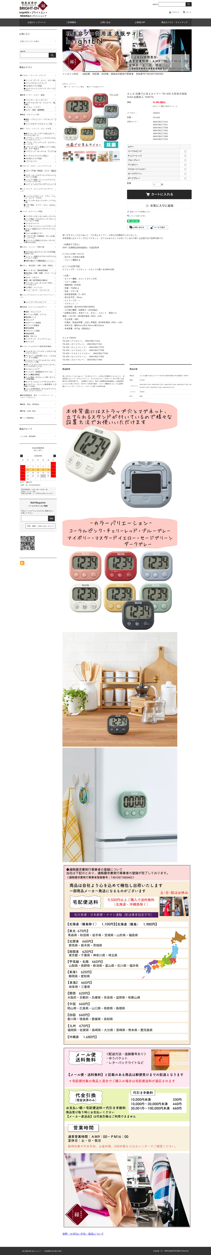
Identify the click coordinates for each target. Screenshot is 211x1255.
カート (189, 12)
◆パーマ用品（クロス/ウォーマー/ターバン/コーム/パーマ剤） (40, 220)
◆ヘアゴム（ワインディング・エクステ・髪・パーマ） (40, 143)
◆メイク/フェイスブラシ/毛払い (36, 156)
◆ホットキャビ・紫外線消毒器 (36, 270)
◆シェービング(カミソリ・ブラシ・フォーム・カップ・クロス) (39, 197)
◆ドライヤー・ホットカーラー (36, 100)
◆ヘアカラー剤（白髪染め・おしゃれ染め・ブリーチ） (39, 237)
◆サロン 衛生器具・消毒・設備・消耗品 (36, 266)
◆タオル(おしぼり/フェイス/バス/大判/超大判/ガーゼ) (39, 253)
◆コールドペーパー (31, 223)
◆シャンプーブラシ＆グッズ (35, 302)
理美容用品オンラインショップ (33, 16)
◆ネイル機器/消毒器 (32, 375)
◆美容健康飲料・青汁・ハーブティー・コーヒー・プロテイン (36, 396)
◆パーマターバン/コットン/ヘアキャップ (40, 226)
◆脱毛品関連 (29, 328)
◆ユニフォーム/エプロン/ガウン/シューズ (40, 184)
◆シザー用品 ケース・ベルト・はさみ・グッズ (40, 206)
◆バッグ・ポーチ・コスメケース (37, 290)
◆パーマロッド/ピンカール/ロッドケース (40, 216)
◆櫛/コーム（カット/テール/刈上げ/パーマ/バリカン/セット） (39, 134)
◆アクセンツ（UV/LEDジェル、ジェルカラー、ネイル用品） (40, 357)
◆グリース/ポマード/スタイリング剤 (38, 124)
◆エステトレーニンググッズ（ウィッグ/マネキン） (39, 89)
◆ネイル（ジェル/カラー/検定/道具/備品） (36, 346)
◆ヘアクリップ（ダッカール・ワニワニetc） (40, 152)
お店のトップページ (37, 22)
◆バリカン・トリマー (32, 107)
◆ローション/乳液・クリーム (35, 314)
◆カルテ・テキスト (31, 278)
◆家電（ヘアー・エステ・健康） (33, 95)
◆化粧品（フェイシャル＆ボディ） (34, 307)
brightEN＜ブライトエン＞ (33, 12)
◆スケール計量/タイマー (95, 87)
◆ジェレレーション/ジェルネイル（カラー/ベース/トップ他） (39, 361)
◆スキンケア (29, 320)
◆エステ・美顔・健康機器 (34, 110)
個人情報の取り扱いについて (31, 1251)
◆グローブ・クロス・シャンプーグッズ (35, 166)
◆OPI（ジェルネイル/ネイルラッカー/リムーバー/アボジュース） (39, 365)
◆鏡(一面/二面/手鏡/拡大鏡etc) (35, 280)
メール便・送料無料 (28, 436)
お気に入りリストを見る (29, 41)
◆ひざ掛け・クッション (33, 287)
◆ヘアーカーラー (30, 161)
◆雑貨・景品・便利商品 (29, 404)
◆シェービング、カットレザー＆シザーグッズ (36, 190)
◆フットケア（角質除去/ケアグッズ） (38, 372)
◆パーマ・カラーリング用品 (74, 87)
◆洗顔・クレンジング (32, 312)
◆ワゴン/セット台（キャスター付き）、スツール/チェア (39, 284)
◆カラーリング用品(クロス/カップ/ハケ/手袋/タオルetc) (39, 241)
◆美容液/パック (30, 317)
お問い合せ (105, 22)
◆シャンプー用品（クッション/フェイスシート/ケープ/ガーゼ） (39, 180)
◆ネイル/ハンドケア (32, 369)
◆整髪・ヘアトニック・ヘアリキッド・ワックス (40, 120)
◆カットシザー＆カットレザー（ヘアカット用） (40, 201)
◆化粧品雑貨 (29, 333)
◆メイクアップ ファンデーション (37, 339)
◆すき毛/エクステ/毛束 (33, 86)
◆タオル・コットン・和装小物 (32, 247)
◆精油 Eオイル (30, 336)
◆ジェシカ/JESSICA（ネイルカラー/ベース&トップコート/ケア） (40, 390)
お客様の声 (140, 22)
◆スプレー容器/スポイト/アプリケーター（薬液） (40, 230)
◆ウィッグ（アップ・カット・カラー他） (40, 80)
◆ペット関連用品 (27, 418)
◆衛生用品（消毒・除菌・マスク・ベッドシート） (40, 274)
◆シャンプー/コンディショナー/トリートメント (37, 296)
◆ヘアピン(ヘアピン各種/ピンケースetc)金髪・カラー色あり (39, 148)
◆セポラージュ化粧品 (32, 323)
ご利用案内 (71, 22)
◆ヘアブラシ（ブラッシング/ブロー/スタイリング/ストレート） (40, 139)
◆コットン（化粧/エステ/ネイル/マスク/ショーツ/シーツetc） (40, 257)
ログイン (176, 12)
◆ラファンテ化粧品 (31, 325)
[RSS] (22, 563)
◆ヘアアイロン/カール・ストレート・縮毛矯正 (39, 103)
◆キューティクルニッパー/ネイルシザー (39, 382)
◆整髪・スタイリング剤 (29, 115)
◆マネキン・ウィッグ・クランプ (33, 75)
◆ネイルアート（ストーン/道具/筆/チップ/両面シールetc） (40, 385)
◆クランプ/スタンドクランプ (35, 83)
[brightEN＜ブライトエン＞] (33, 10)
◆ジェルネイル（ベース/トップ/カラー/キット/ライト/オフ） (40, 352)
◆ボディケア (30, 342)
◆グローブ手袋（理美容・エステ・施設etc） (40, 172)
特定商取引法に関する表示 (53, 1251)
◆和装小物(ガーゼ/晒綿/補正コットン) (38, 261)
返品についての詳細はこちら (140, 211)
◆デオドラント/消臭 (32, 331)
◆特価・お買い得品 (28, 411)
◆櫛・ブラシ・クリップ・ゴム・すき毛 (35, 129)
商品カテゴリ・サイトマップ (174, 22)
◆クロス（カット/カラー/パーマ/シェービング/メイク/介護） (40, 176)
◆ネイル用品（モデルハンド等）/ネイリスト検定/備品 (39, 378)
